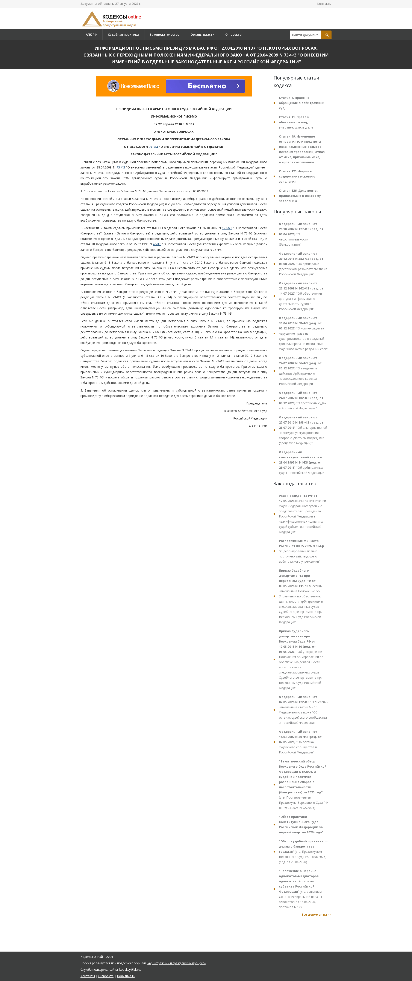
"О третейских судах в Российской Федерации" (302, 400)
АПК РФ (91, 34)
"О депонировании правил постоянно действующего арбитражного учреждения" (301, 551)
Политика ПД (126, 976)
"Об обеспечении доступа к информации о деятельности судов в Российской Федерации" (301, 296)
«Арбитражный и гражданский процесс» (176, 963)
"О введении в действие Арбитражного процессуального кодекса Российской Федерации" (300, 371)
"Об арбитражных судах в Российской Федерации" (302, 462)
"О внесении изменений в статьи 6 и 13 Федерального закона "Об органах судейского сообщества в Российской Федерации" (303, 710)
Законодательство (165, 34)
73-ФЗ (153, 147)
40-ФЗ (157, 244)
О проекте (233, 34)
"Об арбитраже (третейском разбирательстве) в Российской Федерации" (303, 263)
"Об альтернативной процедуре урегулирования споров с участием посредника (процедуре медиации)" (303, 430)
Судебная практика (123, 34)
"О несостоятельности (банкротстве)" (301, 234)
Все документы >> (316, 914)
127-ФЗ (227, 228)
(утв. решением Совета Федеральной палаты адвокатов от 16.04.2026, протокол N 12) (300, 889)
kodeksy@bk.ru (129, 969)
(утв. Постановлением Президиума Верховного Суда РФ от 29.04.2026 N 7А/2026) (303, 784)
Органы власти (202, 34)
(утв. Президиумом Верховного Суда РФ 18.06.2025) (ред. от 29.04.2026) (303, 851)
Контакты (324, 4)
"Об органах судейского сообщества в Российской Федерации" (300, 742)
